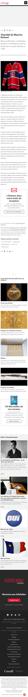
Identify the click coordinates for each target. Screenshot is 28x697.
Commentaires (14, 651)
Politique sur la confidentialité (11, 691)
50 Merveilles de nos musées (18, 229)
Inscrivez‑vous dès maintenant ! (14, 211)
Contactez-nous (14, 644)
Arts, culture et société (6, 241)
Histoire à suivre (9, 604)
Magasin (14, 637)
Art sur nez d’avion (7, 303)
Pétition (3, 358)
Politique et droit (5, 247)
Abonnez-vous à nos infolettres (14, 627)
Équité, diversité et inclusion (14, 649)
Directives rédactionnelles (14, 647)
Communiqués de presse (14, 656)
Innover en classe (18, 604)
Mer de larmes (5, 558)
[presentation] (14, 292)
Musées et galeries (5, 244)
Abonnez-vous (15, 600)
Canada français (16, 241)
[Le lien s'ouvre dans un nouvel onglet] (24, 694)
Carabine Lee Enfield (7, 387)
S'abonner (14, 659)
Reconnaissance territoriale (14, 654)
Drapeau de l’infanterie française (11, 330)
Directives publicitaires (14, 639)
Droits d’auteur (8, 690)
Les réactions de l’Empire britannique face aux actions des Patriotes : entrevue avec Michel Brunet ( (13, 498)
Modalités (20, 691)
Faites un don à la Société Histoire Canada (14, 619)
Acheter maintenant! (14, 421)
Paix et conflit (14, 244)
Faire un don (14, 634)
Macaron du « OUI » (7, 529)
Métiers (14, 642)
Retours (14, 661)
